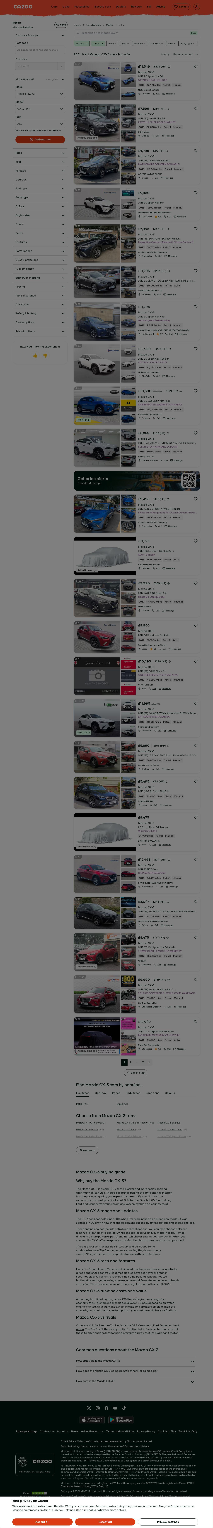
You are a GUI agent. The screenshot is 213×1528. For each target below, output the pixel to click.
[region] (106, 1512)
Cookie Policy (96, 1510)
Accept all (42, 1522)
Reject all (105, 1522)
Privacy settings (168, 1522)
